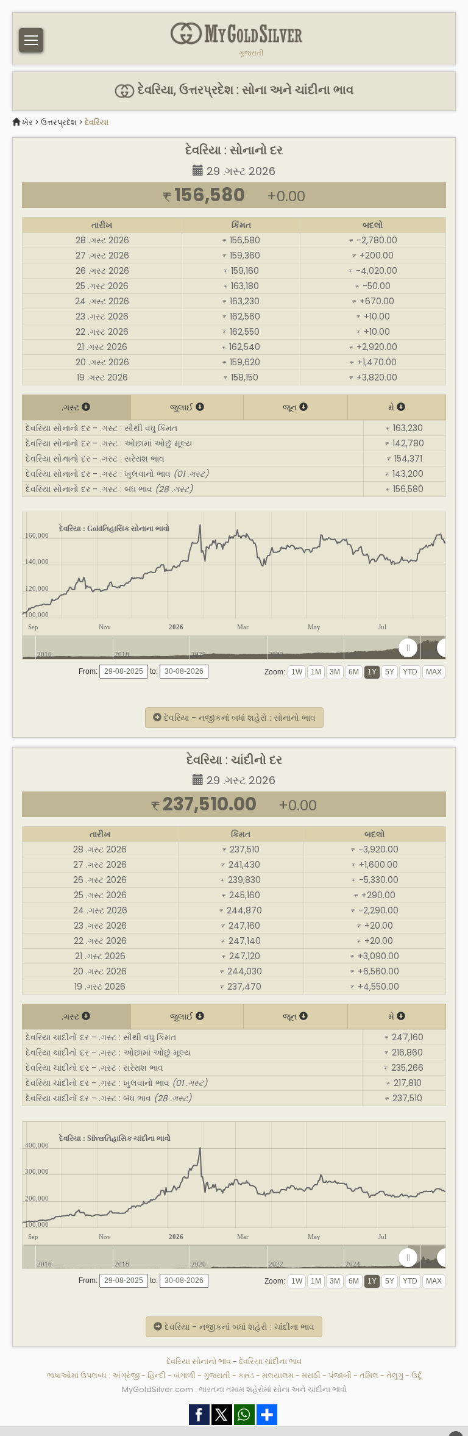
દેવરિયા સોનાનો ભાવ (198, 1361)
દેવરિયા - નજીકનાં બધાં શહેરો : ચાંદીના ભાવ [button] (238, 1327)
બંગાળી (185, 1375)
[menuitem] (427, 648)
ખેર (27, 122)
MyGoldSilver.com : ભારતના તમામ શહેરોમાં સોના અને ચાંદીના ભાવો (234, 1389)
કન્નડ (246, 1375)
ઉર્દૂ (416, 1375)
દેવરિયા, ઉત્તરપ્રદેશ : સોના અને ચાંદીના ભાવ (244, 90)
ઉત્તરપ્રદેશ (59, 122)
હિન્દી (156, 1375)
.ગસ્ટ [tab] (72, 407)
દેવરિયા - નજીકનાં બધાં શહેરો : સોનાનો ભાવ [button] (238, 718)
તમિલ (369, 1375)
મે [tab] (392, 407)
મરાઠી (311, 1375)
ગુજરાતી (251, 53)
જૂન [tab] (291, 407)
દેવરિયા (96, 122)
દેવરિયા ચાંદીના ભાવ (270, 1361)
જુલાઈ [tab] (183, 407)
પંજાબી (340, 1375)
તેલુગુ (394, 1375)
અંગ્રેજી (126, 1375)
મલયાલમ (278, 1375)
